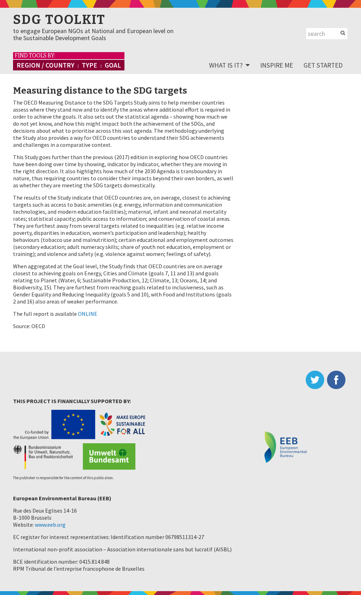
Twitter (316, 379)
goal (113, 65)
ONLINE (87, 313)
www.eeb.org (50, 524)
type (89, 65)
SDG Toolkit (59, 19)
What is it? (226, 65)
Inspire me (276, 65)
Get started (323, 65)
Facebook (337, 379)
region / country (45, 65)
